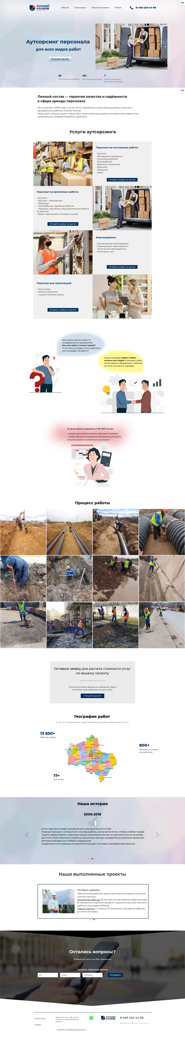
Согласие (99, 978)
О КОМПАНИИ (39, 1018)
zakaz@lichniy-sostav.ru (134, 1023)
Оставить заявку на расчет (122, 180)
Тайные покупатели (100, 8)
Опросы (118, 8)
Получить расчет (60, 59)
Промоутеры (80, 8)
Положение (86, 978)
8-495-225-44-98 (146, 7)
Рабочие (65, 8)
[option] (92, 835)
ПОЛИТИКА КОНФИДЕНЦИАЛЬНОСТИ (71, 1030)
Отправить (115, 975)
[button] (97, 46)
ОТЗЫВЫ (37, 1025)
